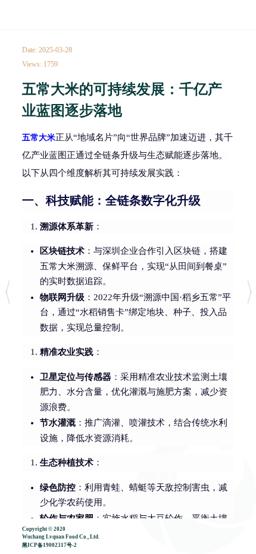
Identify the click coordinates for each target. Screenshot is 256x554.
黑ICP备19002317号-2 (49, 545)
